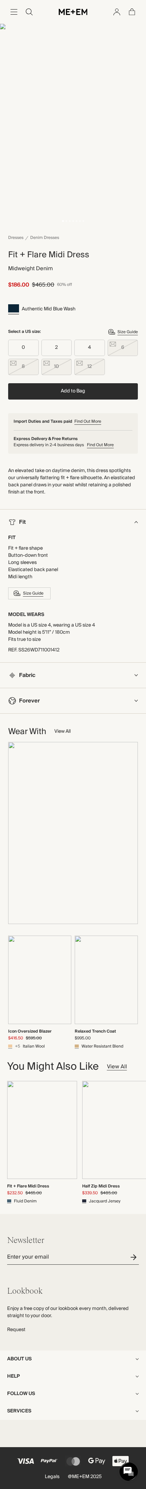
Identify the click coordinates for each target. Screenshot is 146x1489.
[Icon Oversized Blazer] (39, 980)
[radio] (23, 348)
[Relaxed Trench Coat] (106, 980)
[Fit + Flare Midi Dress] (42, 1130)
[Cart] (132, 12)
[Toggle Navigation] (14, 12)
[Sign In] (117, 12)
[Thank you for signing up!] (134, 1257)
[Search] (29, 12)
